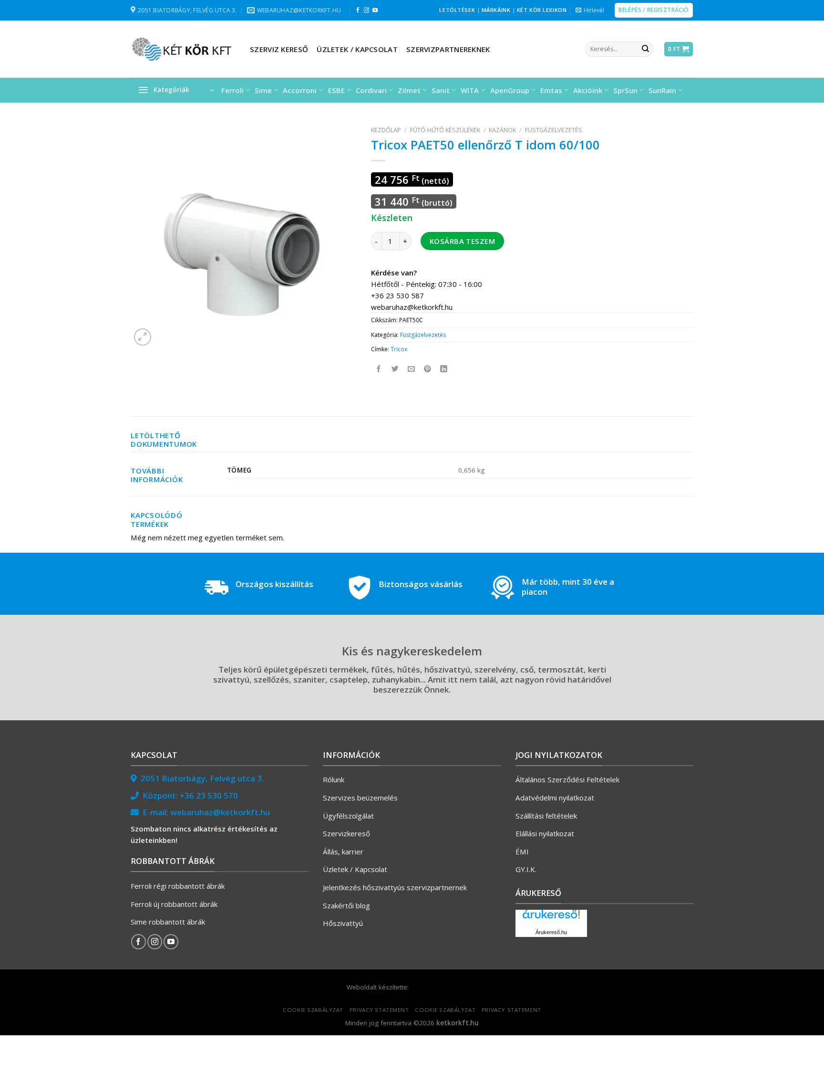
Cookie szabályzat (313, 1009)
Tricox (399, 349)
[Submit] (645, 49)
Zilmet (409, 90)
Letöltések (457, 9)
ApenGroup (509, 90)
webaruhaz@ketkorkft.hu (220, 812)
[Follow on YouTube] (375, 10)
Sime (263, 90)
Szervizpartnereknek (448, 49)
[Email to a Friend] (411, 369)
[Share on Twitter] (395, 369)
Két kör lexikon (541, 9)
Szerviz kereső (279, 49)
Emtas (551, 90)
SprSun (625, 90)
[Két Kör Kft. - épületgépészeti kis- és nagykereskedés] (183, 49)
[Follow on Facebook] (357, 10)
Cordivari (371, 90)
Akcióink (587, 90)
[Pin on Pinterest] (428, 369)
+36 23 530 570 (209, 795)
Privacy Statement (379, 1009)
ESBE (336, 90)
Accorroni (300, 90)
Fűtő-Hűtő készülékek (445, 130)
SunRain (662, 90)
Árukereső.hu (551, 932)
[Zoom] (142, 337)
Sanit (441, 90)
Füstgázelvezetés (553, 130)
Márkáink (496, 9)
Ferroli (232, 90)
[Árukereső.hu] (551, 918)
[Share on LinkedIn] (444, 369)
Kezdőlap (386, 130)
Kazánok (502, 130)
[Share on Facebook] (379, 369)
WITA (470, 90)
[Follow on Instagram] (366, 10)
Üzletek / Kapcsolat (357, 49)
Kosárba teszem (462, 241)
